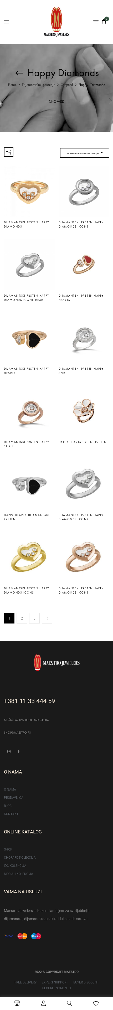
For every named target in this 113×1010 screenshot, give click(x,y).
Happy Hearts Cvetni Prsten (83, 442)
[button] (103, 21)
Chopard (67, 85)
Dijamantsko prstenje (38, 85)
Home (12, 85)
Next (47, 618)
